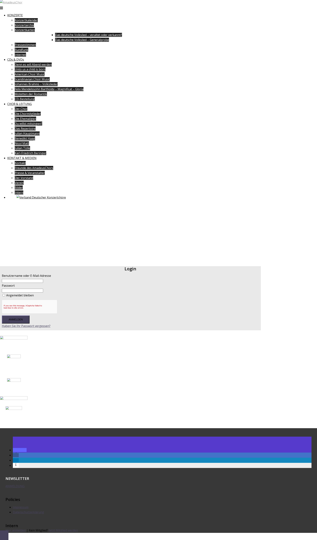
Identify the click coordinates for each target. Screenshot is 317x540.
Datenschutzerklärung (28, 512)
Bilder (19, 187)
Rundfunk (21, 50)
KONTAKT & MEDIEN (22, 158)
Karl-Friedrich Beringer (30, 153)
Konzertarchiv (24, 25)
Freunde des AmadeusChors (34, 168)
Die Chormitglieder (28, 114)
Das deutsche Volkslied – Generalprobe (82, 40)
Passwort (8, 286)
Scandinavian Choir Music (32, 79)
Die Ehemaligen (25, 119)
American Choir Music (30, 74)
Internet (20, 55)
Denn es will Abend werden (33, 65)
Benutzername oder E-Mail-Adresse (26, 276)
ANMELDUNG (15, 486)
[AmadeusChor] (11, 2)
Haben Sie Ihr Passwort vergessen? (26, 326)
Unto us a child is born (30, 69)
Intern (19, 192)
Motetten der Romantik (31, 94)
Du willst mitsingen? (28, 124)
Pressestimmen (25, 45)
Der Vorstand (24, 178)
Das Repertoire (25, 128)
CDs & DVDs (15, 60)
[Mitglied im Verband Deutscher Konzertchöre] (41, 197)
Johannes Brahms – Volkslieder (36, 84)
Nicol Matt (22, 143)
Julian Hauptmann (27, 133)
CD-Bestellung (25, 99)
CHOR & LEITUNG (19, 104)
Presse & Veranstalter (30, 173)
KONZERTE (15, 15)
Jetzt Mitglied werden (63, 530)
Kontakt (20, 163)
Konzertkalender (26, 20)
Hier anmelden (16, 530)
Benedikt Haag (25, 138)
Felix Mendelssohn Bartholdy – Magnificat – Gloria (49, 89)
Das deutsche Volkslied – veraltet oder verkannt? (88, 35)
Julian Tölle (22, 148)
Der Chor (21, 109)
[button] (20, 450)
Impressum (20, 507)
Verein (19, 183)
